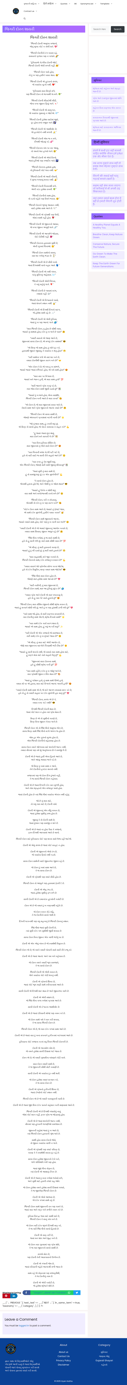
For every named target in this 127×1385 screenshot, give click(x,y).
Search (117, 29)
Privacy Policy (63, 1360)
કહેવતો (104, 1364)
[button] (24, 18)
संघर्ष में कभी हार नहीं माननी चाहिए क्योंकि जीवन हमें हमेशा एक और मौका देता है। (108, 153)
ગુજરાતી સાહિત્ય (30, 3)
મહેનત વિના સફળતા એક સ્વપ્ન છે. (107, 109)
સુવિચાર (104, 1352)
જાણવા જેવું (104, 1356)
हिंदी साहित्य (48, 3)
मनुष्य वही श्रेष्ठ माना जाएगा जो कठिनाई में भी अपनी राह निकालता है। (107, 188)
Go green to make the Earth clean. (105, 255)
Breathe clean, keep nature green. (108, 236)
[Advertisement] (109, 54)
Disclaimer (63, 1364)
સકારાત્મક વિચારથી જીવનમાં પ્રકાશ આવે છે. (105, 119)
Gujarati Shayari (104, 1360)
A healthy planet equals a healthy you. (106, 226)
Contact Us (64, 1356)
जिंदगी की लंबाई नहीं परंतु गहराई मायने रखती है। (105, 177)
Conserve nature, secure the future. (106, 246)
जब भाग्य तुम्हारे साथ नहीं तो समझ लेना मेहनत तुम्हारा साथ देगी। (108, 166)
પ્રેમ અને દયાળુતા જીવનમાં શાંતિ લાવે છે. (107, 100)
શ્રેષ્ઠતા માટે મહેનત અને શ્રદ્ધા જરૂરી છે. (106, 90)
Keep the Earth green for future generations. (106, 265)
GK (75, 3)
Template (104, 3)
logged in (24, 1325)
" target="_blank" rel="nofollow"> (50, 1292)
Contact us (29, 11)
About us (63, 1352)
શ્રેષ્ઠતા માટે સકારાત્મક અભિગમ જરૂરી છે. (107, 129)
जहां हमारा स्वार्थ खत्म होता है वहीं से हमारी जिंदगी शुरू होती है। (107, 201)
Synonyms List (86, 3)
